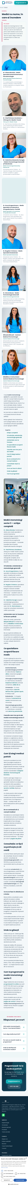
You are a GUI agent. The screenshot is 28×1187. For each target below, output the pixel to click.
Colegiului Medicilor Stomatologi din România (13, 773)
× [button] (26, 1158)
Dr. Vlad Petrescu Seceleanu (13, 549)
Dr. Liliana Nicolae (9, 530)
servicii (6, 788)
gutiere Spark (19, 691)
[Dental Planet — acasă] (7, 3)
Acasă (1, 7)
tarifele (12, 788)
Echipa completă (12, 433)
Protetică (4, 1129)
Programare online (7, 1155)
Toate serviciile (6, 1132)
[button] (14, 1184)
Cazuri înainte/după (7, 1146)
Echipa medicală (6, 1141)
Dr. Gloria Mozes (15, 606)
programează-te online (11, 984)
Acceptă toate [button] (20, 1180)
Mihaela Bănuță (9, 621)
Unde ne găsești (12, 471)
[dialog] (14, 1171)
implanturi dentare (11, 683)
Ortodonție (5, 1125)
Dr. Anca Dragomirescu (11, 571)
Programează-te (21, 2)
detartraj (11, 711)
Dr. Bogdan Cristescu (10, 584)
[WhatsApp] (3, 1115)
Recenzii (4, 1143)
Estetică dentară (6, 1127)
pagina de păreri (16, 838)
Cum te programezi (13, 474)
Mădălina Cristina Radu (15, 623)
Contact (4, 1148)
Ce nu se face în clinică (14, 468)
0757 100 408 (14, 1086)
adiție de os (16, 685)
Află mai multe (4, 1167)
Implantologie (5, 1122)
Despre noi (5, 1139)
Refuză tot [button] (7, 1180)
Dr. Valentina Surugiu (10, 600)
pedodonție (18, 711)
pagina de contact (10, 1001)
